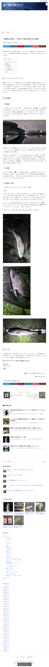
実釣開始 (6, 64)
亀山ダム (9, 554)
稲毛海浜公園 (9, 562)
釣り (9, 32)
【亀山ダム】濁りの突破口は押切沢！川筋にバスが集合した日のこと (26, 428)
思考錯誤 (8, 65)
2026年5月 (6, 592)
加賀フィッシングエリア (11, 571)
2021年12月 (6, 642)
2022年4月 (6, 635)
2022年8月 (6, 629)
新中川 (38, 373)
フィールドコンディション (10, 62)
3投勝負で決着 (9, 69)
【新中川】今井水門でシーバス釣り (18, 437)
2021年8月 (6, 647)
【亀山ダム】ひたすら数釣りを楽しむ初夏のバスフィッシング (24, 446)
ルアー (8, 541)
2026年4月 (6, 594)
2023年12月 (6, 606)
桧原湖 (8, 550)
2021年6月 (6, 649)
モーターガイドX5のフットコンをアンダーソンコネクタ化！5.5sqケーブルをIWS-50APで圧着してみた (25, 485)
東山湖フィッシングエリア (12, 557)
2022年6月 (6, 633)
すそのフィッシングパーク (12, 564)
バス (6, 545)
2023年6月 (6, 613)
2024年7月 (6, 601)
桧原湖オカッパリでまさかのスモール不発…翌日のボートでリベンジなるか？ (20, 469)
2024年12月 (6, 599)
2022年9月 (6, 628)
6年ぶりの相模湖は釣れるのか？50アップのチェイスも (16, 480)
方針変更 (8, 67)
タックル (8, 539)
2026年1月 (6, 596)
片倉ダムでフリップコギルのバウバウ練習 (14, 475)
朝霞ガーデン (9, 568)
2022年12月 (6, 622)
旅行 (4, 579)
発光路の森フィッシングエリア (13, 561)
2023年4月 (6, 617)
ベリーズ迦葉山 (10, 566)
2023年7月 (6, 612)
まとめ (6, 71)
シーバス (31, 373)
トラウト (7, 555)
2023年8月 (6, 610)
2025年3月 (6, 597)
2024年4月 (6, 604)
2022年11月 (6, 624)
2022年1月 (6, 640)
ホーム (4, 32)
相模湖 (8, 546)
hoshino (43, 376)
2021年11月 (6, 644)
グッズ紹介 (8, 537)
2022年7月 (6, 631)
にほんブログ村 (6, 366)
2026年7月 (6, 588)
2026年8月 (6, 587)
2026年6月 (6, 590)
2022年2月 (6, 638)
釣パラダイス (9, 548)
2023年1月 (6, 621)
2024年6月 (6, 603)
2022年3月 (6, 637)
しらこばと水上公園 (11, 573)
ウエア (8, 543)
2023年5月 (6, 615)
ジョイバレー (9, 570)
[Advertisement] (24, 20)
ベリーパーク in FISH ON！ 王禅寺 (14, 559)
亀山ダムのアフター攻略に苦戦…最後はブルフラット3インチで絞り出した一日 (20, 490)
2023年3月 (6, 619)
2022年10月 (6, 626)
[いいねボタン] (4, 369)
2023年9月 (6, 608)
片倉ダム (8, 552)
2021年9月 (6, 646)
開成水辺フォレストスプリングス (13, 575)
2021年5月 (6, 651)
